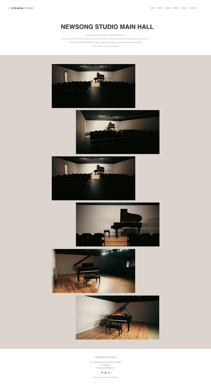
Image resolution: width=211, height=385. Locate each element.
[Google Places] (102, 373)
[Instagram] (105, 373)
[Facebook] (109, 373)
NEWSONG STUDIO (105, 357)
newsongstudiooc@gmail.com (105, 368)
